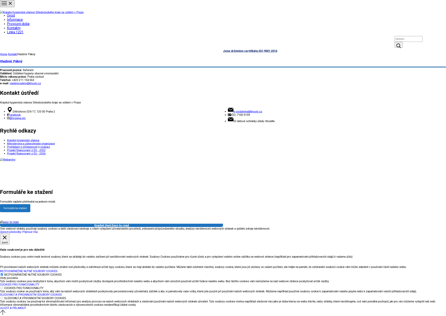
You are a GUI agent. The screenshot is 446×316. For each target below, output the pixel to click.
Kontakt (12, 54)
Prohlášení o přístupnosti (22, 147)
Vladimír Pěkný (11, 61)
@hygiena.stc (17, 118)
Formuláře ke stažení (15, 208)
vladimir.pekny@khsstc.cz (25, 83)
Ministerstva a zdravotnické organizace (31, 143)
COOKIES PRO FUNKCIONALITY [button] (19, 284)
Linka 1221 (15, 32)
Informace (15, 19)
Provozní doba (18, 24)
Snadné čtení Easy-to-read (111, 225)
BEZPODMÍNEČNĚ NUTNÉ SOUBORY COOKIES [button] (28, 271)
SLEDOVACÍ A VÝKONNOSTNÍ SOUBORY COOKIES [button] (31, 294)
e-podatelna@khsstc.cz (247, 111)
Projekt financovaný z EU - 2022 (26, 150)
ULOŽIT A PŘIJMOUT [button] (13, 308)
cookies (45, 147)
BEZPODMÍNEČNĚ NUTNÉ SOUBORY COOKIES (33, 274)
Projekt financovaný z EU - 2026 (26, 153)
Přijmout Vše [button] (30, 232)
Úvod (11, 15)
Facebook (15, 115)
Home (3, 54)
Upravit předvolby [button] (10, 232)
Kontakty (14, 28)
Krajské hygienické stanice (23, 140)
